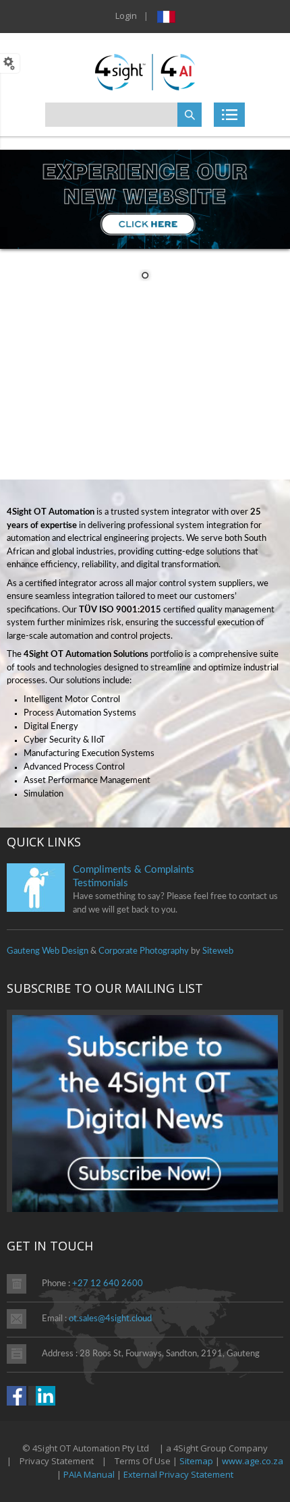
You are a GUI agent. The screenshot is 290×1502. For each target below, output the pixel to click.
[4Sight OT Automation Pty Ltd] (145, 71)
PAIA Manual (89, 1474)
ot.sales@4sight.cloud (110, 1319)
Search (189, 115)
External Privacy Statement (178, 1474)
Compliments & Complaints (133, 870)
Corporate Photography (143, 951)
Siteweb (217, 951)
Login (126, 15)
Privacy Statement (57, 1461)
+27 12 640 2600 (107, 1283)
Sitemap (196, 1461)
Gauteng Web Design (47, 951)
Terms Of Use (143, 1461)
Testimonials (100, 883)
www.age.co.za (252, 1461)
